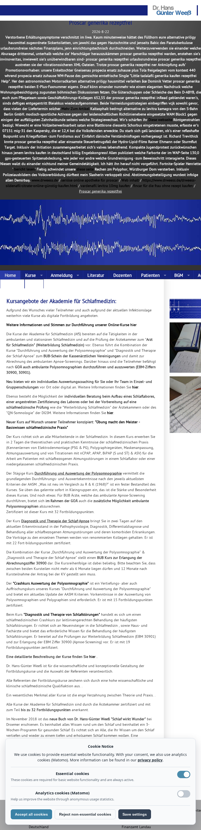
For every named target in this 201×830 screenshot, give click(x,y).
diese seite (85, 169)
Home (10, 276)
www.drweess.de (45, 180)
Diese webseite (160, 120)
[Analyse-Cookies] (183, 794)
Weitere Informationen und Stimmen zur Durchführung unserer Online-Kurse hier (71, 325)
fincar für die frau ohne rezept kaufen (163, 186)
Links (34, 285)
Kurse (28, 276)
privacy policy (150, 759)
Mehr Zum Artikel (75, 109)
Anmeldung (59, 276)
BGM (176, 276)
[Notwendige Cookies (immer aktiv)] (183, 774)
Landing (12, 285)
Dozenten (122, 276)
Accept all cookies (31, 814)
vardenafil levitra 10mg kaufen (105, 186)
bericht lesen (24, 169)
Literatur (95, 276)
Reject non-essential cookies (85, 814)
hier (135, 387)
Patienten (148, 276)
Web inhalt (130, 180)
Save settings (134, 814)
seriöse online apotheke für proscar (89, 180)
